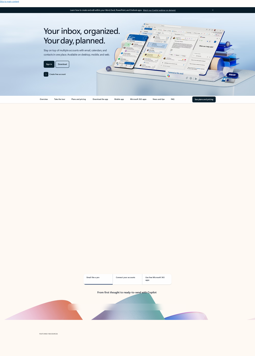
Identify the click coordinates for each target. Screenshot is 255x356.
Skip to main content (9, 1)
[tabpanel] (127, 180)
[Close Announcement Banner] (212, 10)
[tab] (47, 131)
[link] (44, 100)
